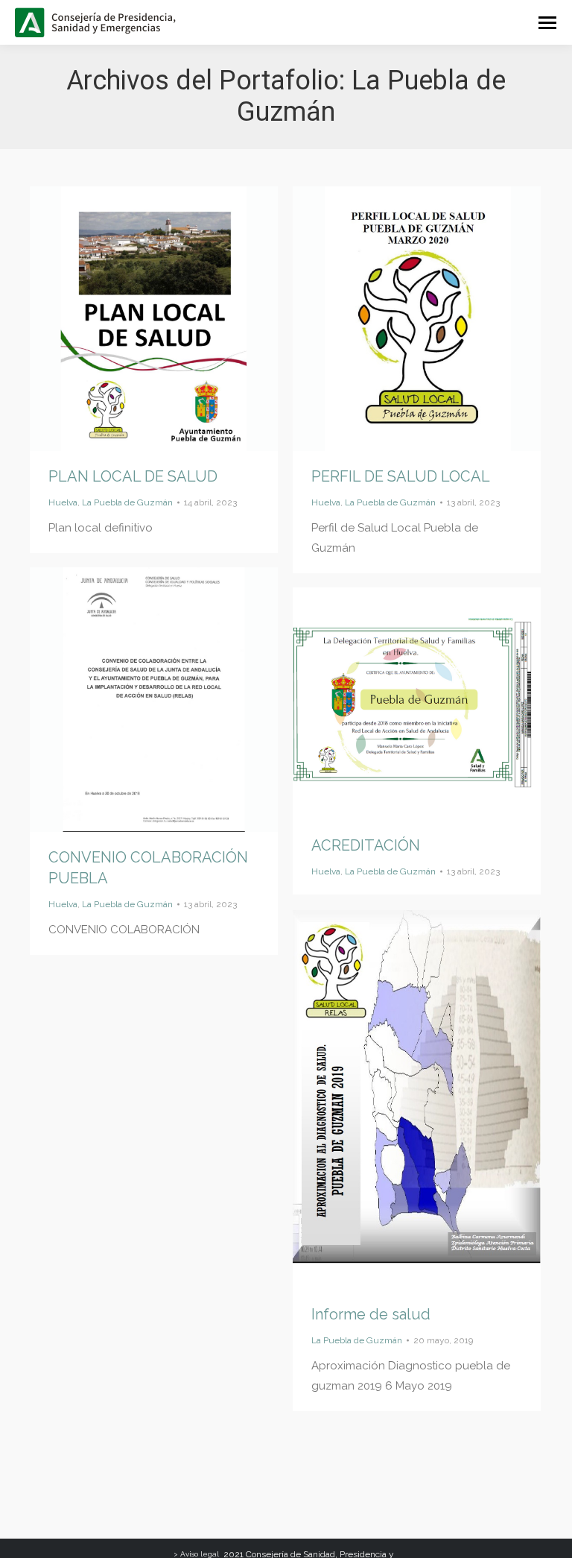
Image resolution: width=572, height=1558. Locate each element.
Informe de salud (370, 1314)
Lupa (134, 318)
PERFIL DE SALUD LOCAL (400, 476)
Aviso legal (199, 1554)
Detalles (174, 318)
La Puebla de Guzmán (127, 502)
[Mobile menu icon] (547, 22)
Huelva (62, 502)
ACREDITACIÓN (365, 845)
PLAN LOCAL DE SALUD (132, 476)
